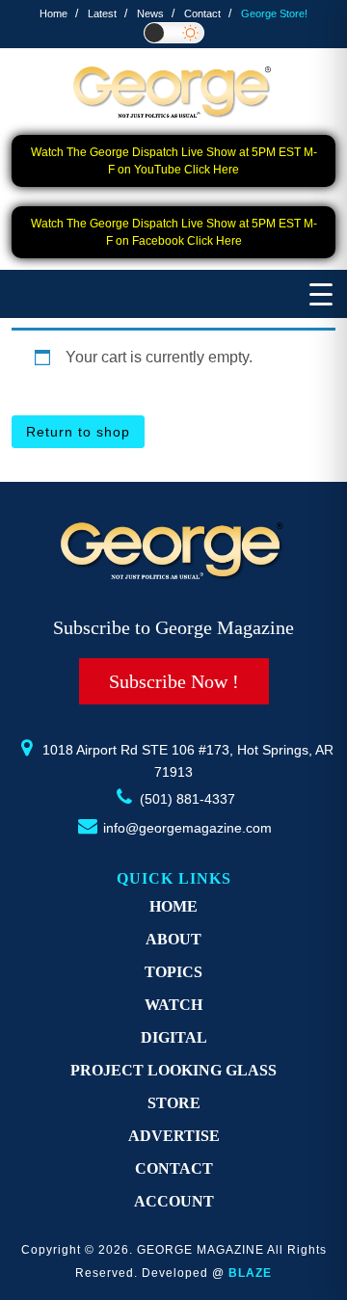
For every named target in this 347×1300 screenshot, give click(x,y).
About (173, 939)
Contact (202, 13)
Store (173, 1103)
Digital (174, 1037)
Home (53, 13)
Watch (173, 1004)
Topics (173, 972)
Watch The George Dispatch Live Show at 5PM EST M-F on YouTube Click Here (174, 161)
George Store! (274, 13)
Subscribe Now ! (174, 681)
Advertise (174, 1136)
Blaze (250, 1273)
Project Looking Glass (173, 1070)
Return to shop (78, 431)
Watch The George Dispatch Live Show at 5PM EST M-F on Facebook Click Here (174, 232)
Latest (102, 13)
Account (174, 1201)
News (150, 13)
